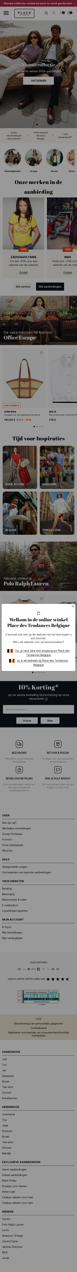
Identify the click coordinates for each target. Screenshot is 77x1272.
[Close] (73, 606)
